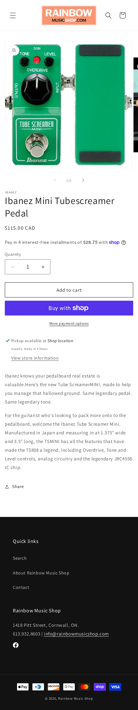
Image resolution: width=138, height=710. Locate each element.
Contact (21, 587)
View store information (35, 358)
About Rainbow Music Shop (41, 573)
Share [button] (18, 486)
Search (20, 558)
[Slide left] (55, 180)
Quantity (13, 254)
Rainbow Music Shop (75, 698)
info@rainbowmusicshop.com (76, 634)
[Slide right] (83, 180)
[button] (13, 15)
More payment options (69, 323)
